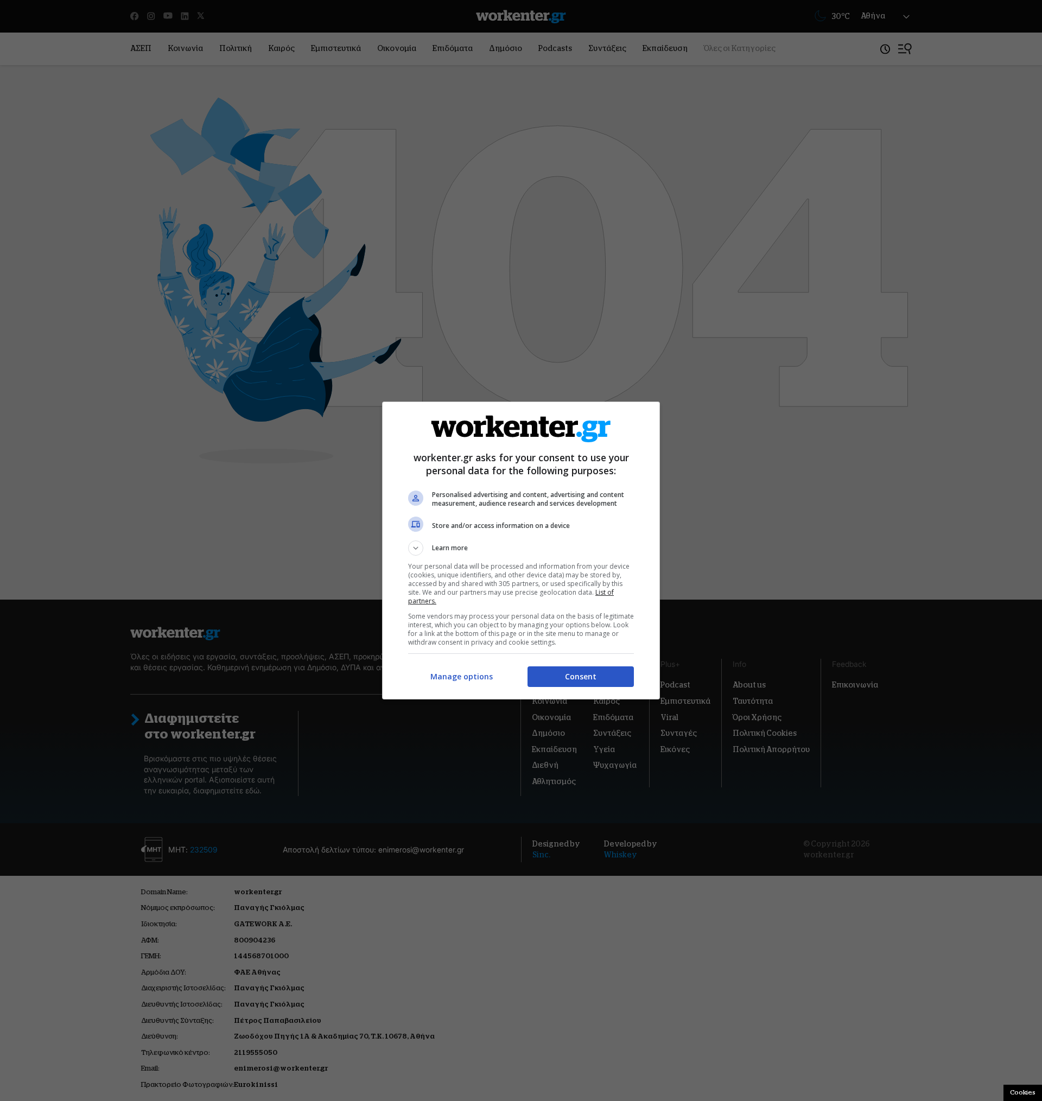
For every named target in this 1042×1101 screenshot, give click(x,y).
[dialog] (521, 550)
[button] (521, 548)
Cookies (1022, 1092)
